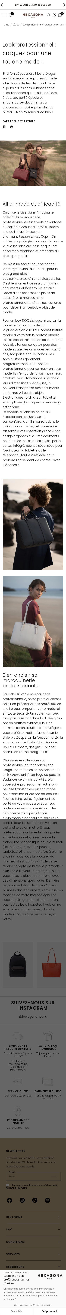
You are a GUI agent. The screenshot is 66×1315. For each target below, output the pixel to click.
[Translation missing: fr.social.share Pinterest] (12, 127)
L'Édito (16, 24)
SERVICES (13, 1254)
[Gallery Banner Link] (33, 524)
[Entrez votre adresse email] (55, 1176)
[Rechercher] (48, 15)
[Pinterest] (47, 1200)
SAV (9, 1229)
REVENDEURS (15, 1266)
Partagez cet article (19, 121)
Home (6, 24)
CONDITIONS (15, 1242)
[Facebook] (9, 1200)
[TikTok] (34, 1200)
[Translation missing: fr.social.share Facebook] (5, 127)
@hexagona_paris (33, 1016)
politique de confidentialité (42, 1185)
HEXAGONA (14, 1217)
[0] (10, 15)
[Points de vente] (54, 15)
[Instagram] (22, 1200)
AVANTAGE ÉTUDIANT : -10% (33, 5)
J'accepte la (35, 1185)
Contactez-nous (21, 1095)
